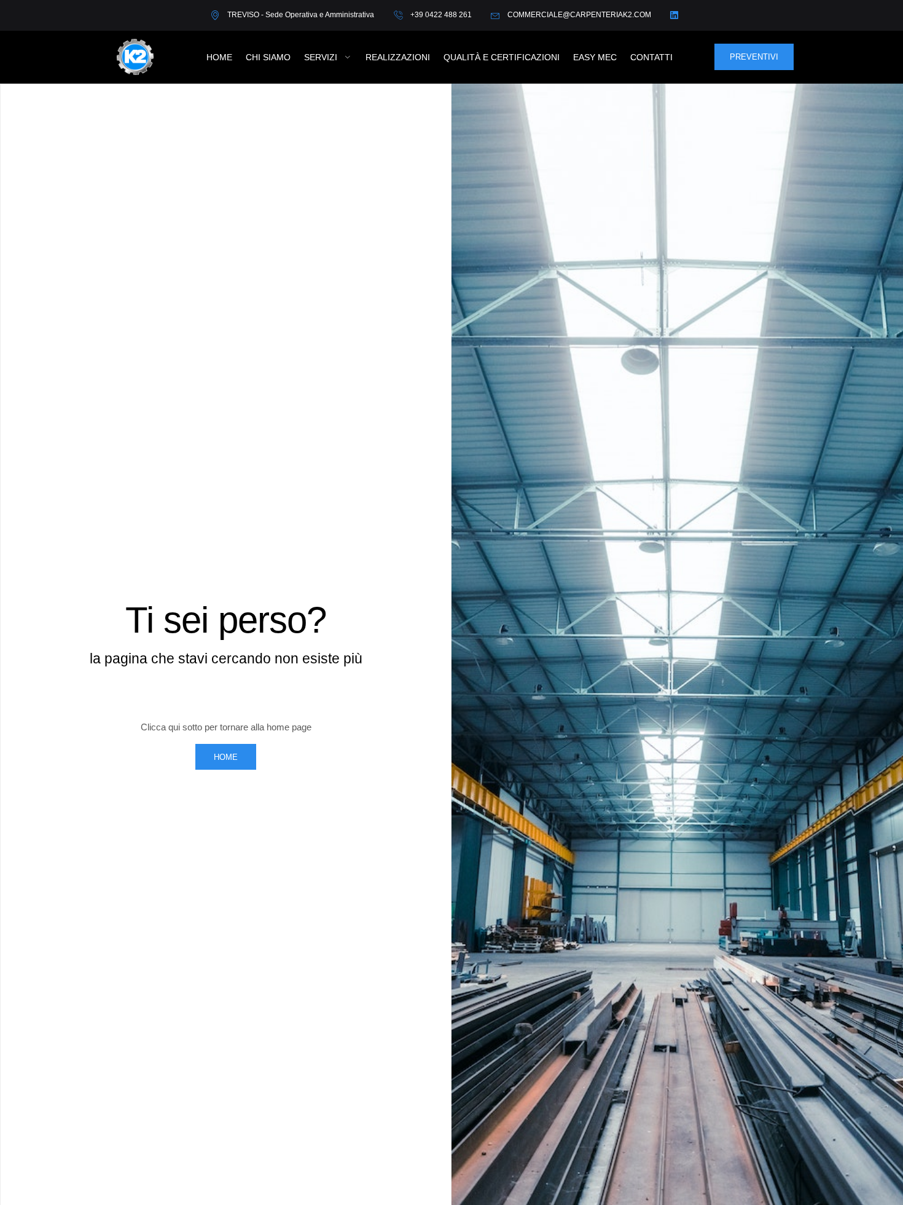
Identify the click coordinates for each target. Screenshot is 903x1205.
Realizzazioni (398, 57)
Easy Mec (595, 57)
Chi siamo (268, 57)
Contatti (651, 57)
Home (219, 57)
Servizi (320, 57)
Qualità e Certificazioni (502, 57)
